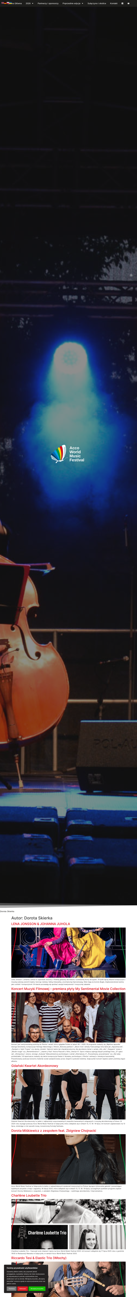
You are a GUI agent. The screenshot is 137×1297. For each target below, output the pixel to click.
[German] (5, 3)
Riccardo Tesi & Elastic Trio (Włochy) (38, 1258)
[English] (3, 3)
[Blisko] (46, 1265)
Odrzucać (22, 1288)
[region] (26, 1279)
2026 (28, 3)
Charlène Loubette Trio (28, 1195)
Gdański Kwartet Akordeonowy (34, 1066)
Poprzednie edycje (71, 3)
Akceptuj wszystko (37, 1288)
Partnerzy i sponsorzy (48, 3)
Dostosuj (12, 1288)
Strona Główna (15, 3)
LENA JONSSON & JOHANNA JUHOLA (40, 924)
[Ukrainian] (10, 3)
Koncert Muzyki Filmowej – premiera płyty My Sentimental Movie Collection (68, 989)
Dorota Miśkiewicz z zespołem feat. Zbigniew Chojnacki (53, 1131)
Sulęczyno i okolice (97, 3)
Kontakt (113, 3)
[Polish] (8, 3)
